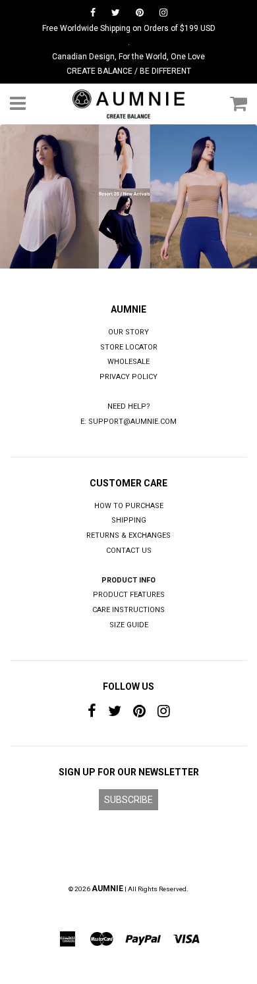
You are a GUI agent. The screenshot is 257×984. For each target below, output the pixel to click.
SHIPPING (128, 520)
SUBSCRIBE (128, 799)
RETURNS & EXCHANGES (128, 535)
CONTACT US (129, 550)
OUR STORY (128, 332)
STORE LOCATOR (128, 347)
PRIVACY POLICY (128, 377)
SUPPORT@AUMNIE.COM (132, 421)
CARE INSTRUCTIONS (128, 610)
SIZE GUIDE (128, 625)
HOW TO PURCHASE (128, 506)
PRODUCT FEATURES (129, 594)
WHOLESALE (128, 361)
